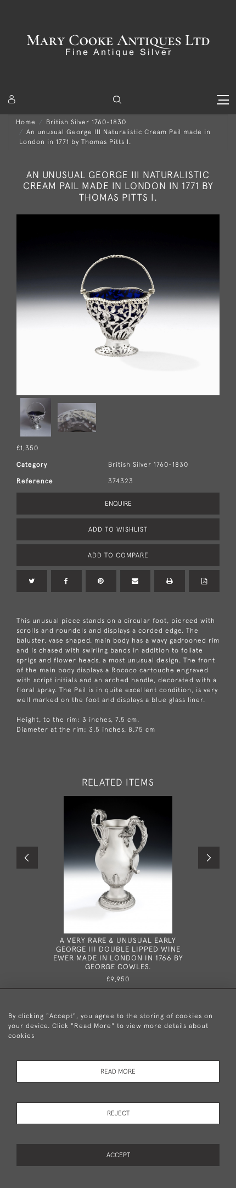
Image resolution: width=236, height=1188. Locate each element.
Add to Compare (118, 555)
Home (26, 122)
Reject (118, 1113)
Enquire (118, 503)
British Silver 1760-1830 (86, 122)
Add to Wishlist (118, 529)
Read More (118, 1071)
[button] (117, 99)
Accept (118, 1155)
